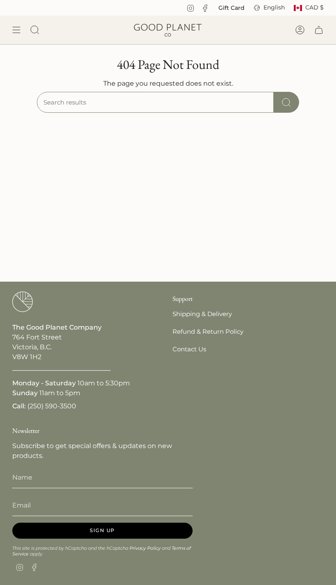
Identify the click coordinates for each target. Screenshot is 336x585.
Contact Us (189, 349)
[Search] (286, 102)
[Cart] (318, 29)
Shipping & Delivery (202, 314)
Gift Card (231, 8)
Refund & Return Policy (208, 331)
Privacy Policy (145, 548)
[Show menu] (16, 29)
